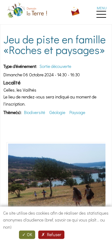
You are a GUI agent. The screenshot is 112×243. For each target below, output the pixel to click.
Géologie (57, 112)
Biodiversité (34, 112)
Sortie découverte (55, 66)
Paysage (77, 112)
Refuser (53, 234)
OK (29, 234)
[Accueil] (27, 19)
